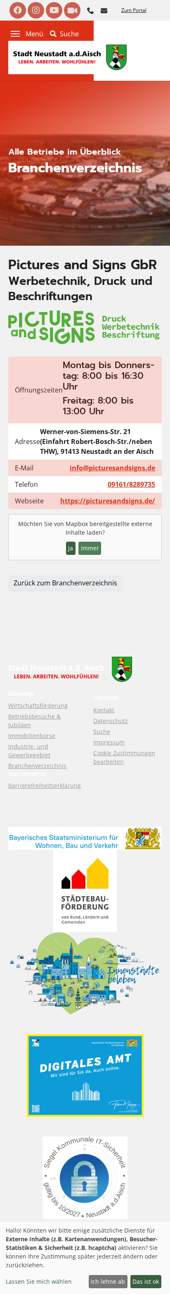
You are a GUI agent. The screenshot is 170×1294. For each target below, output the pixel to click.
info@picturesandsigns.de (112, 467)
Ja (70, 548)
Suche (101, 731)
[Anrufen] (90, 10)
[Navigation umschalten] (15, 34)
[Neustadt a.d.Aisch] (70, 56)
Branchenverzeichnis (37, 766)
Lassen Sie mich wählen (39, 1281)
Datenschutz (110, 721)
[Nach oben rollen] (152, 1276)
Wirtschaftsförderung (38, 705)
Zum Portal (133, 10)
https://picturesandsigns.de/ (107, 500)
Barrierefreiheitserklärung (44, 785)
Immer (90, 548)
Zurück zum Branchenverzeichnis (65, 582)
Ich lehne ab (108, 1281)
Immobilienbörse (31, 736)
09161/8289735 (131, 484)
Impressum (109, 742)
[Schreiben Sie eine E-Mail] (104, 10)
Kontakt (103, 710)
